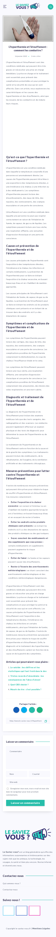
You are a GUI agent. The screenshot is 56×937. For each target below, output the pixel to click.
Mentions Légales (41, 928)
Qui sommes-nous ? (12, 883)
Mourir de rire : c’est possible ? (25, 689)
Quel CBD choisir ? (19, 684)
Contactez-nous (10, 889)
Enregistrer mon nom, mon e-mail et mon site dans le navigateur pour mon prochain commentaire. (27, 791)
